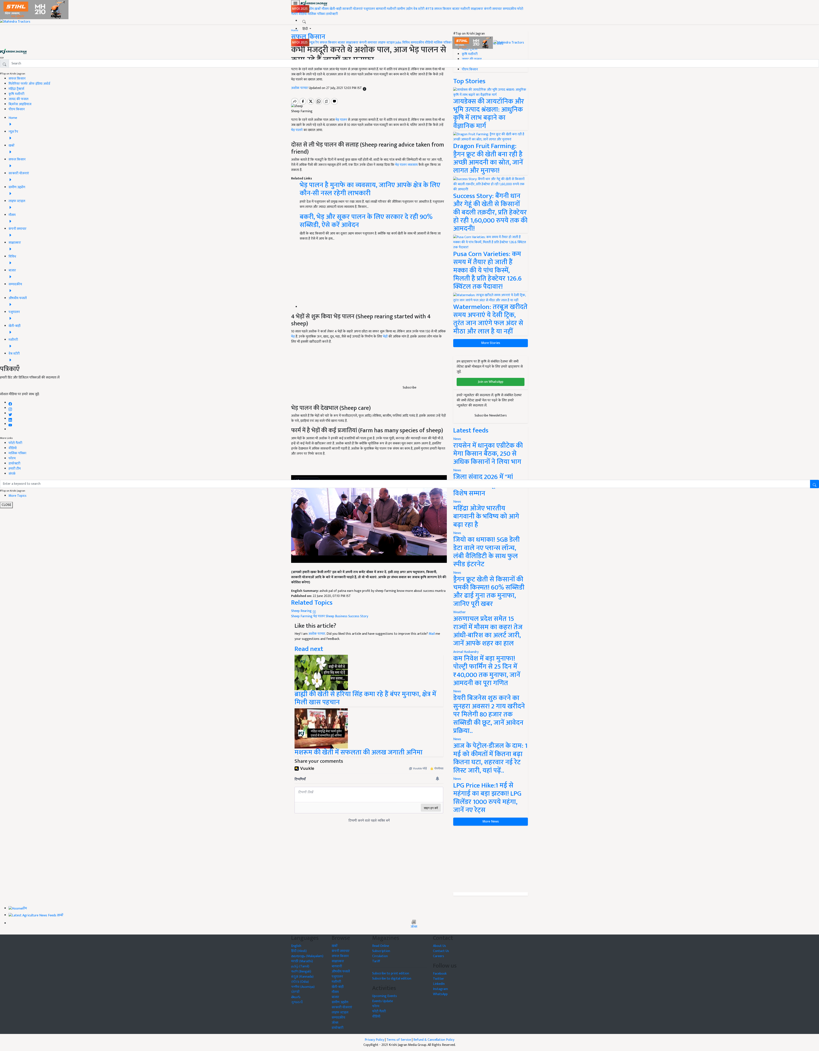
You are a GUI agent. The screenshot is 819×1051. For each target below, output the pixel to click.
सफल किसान (442, 9)
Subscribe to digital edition (391, 978)
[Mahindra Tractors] (509, 42)
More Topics (17, 496)
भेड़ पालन (319, 616)
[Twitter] (10, 413)
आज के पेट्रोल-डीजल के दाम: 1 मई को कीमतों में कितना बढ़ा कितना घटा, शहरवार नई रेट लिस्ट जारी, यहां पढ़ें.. (490, 758)
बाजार (456, 9)
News (457, 533)
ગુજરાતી (297, 1002)
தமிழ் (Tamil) (300, 966)
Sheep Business (336, 616)
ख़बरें (318, 9)
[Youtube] (10, 424)
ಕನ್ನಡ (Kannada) (302, 977)
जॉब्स (414, 926)
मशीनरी (392, 9)
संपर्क (12, 474)
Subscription (381, 951)
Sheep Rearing (301, 611)
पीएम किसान (17, 109)
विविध (406, 42)
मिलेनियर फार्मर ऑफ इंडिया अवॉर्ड (29, 84)
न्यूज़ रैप (314, 42)
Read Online (380, 946)
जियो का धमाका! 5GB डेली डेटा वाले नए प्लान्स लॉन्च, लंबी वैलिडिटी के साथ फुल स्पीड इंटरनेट (486, 552)
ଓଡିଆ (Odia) (300, 982)
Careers (438, 956)
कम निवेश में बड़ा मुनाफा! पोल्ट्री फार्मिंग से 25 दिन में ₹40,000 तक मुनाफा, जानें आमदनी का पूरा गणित (486, 671)
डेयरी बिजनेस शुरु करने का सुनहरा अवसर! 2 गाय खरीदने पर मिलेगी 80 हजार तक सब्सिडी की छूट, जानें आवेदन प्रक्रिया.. (489, 714)
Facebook (440, 974)
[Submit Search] (814, 484)
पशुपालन (369, 9)
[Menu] (295, 3)
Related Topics (312, 602)
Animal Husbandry (466, 652)
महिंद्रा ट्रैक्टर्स (16, 89)
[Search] (304, 21)
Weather (459, 612)
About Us (439, 946)
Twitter (438, 979)
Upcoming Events (384, 996)
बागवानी (381, 9)
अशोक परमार (316, 634)
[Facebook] (10, 403)
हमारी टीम (15, 469)
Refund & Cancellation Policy (433, 1040)
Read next (309, 649)
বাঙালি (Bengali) (301, 971)
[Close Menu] (1, 57)
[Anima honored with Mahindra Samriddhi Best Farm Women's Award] (321, 728)
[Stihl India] (473, 42)
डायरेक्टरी (332, 14)
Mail (432, 634)
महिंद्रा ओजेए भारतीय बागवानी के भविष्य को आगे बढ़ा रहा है (486, 516)
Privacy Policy (374, 1040)
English (296, 946)
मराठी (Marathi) (302, 961)
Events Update (382, 1001)
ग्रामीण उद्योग (404, 9)
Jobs (398, 42)
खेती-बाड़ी (335, 9)
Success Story (358, 616)
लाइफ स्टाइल (386, 42)
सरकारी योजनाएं (353, 9)
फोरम (12, 458)
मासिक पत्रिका (317, 14)
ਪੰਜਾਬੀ (295, 992)
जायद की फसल (18, 99)
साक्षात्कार (477, 9)
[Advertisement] (490, 859)
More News (490, 821)
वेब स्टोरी (418, 9)
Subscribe (409, 387)
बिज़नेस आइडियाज (20, 104)
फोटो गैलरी (15, 443)
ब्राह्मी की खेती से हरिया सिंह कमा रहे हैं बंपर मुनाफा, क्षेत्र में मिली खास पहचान (365, 698)
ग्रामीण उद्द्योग (340, 1002)
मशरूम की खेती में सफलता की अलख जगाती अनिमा (359, 752)
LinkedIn (439, 984)
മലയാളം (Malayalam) (307, 956)
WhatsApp (440, 994)
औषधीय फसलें (341, 971)
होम (311, 9)
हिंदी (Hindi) (299, 951)
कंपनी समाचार (493, 9)
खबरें (335, 946)
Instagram (440, 989)
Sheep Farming (301, 616)
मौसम (325, 9)
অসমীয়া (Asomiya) (303, 987)
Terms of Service (398, 1040)
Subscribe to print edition (390, 973)
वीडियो (303, 14)
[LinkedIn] (10, 419)
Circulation (380, 956)
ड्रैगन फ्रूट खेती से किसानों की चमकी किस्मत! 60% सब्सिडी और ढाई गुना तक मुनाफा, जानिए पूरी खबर (488, 592)
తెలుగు (296, 997)
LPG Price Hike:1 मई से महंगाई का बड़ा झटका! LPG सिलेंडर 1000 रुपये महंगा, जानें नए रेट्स (487, 798)
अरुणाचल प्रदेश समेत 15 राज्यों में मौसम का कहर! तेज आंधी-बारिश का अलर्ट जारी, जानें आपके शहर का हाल (488, 631)
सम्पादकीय (509, 9)
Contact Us (441, 951)
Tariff (376, 961)
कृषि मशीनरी (16, 94)
